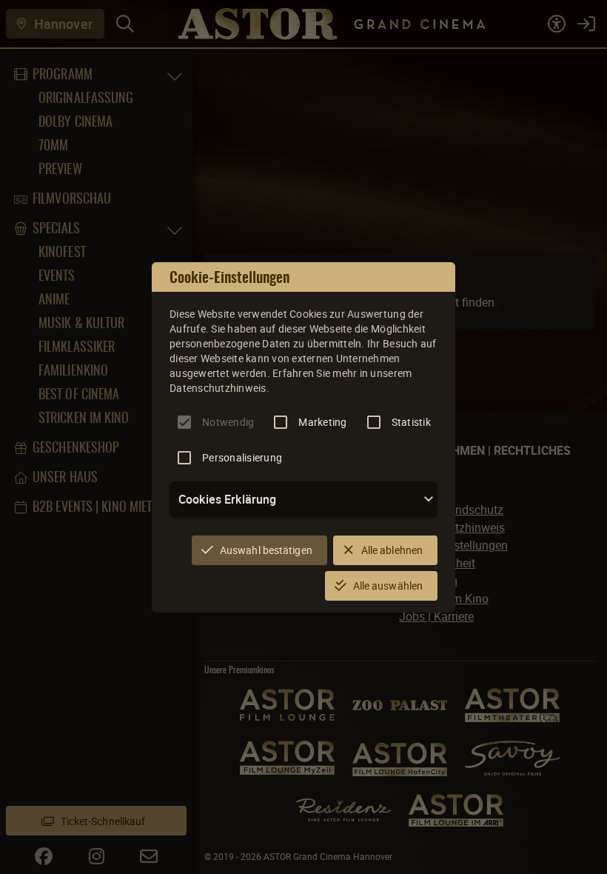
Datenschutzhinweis (218, 388)
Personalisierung (242, 457)
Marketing (322, 422)
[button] (303, 499)
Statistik (411, 422)
